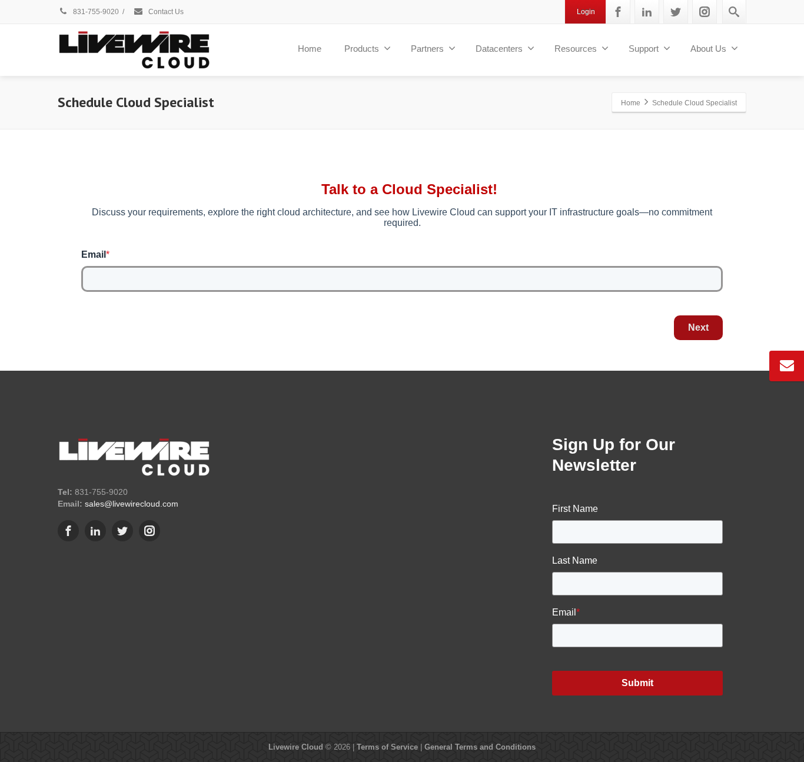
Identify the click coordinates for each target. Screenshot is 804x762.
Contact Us (165, 12)
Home (309, 49)
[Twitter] (675, 12)
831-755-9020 (95, 12)
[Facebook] (618, 12)
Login (586, 12)
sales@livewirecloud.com (131, 503)
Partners (427, 49)
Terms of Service (387, 747)
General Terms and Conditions (480, 747)
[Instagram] (704, 12)
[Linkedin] (647, 12)
